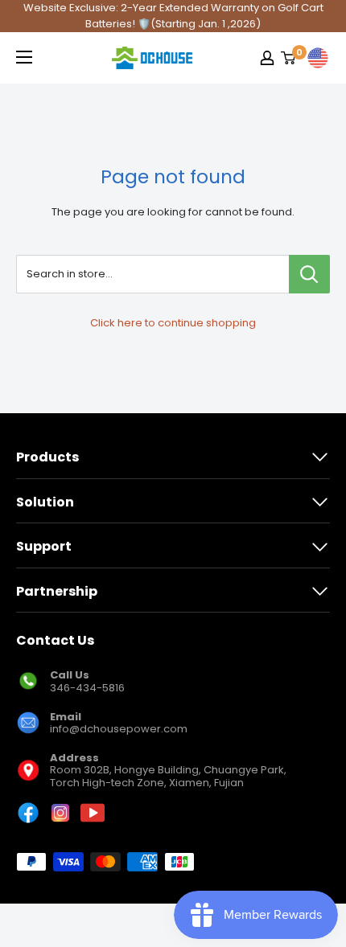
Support (44, 546)
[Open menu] (24, 57)
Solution (45, 502)
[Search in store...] (309, 274)
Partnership (56, 591)
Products (47, 457)
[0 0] (288, 58)
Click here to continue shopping (173, 322)
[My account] (267, 58)
